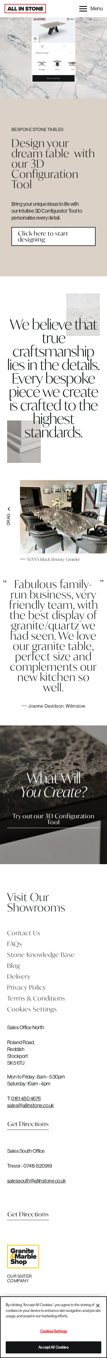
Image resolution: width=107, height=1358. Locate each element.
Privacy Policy (26, 987)
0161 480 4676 (26, 1098)
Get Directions (28, 1124)
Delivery (19, 976)
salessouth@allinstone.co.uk (36, 1180)
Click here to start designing (43, 236)
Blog (13, 965)
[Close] (98, 1305)
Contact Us (23, 933)
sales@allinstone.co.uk (30, 1105)
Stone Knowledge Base (41, 954)
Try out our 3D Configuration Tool (53, 819)
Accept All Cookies (53, 1347)
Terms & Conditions (36, 998)
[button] (90, 8)
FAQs (14, 944)
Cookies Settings (32, 1009)
